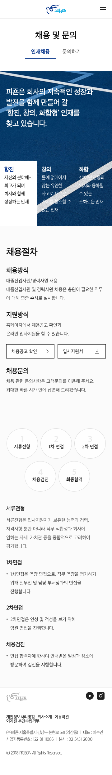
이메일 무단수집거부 (23, 721)
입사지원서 (73, 351)
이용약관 (61, 717)
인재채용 (40, 51)
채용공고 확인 (24, 351)
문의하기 (71, 51)
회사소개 (45, 717)
